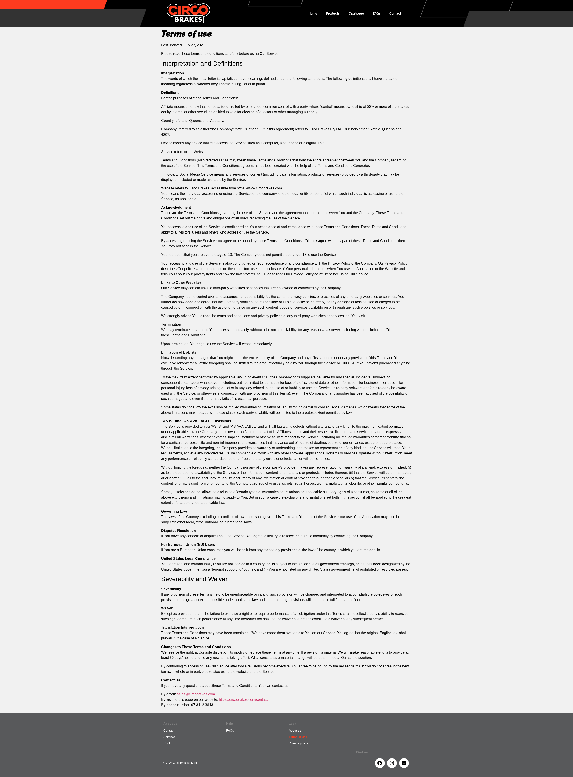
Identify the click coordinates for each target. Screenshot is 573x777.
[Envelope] (404, 763)
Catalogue (356, 13)
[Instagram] (392, 763)
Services (169, 737)
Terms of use (298, 737)
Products (333, 13)
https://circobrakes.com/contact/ (243, 699)
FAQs (377, 13)
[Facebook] (380, 763)
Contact (395, 13)
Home (312, 13)
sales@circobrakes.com (196, 694)
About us (295, 730)
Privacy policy (298, 743)
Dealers (168, 743)
